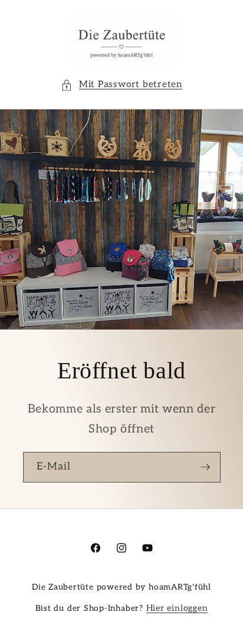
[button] (121, 85)
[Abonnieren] (205, 468)
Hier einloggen (177, 608)
